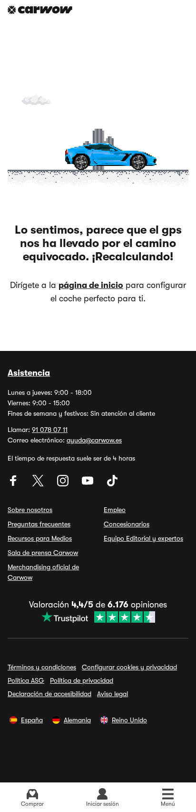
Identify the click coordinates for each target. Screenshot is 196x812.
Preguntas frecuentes (39, 524)
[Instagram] (63, 484)
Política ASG (26, 680)
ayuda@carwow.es (94, 440)
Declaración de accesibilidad (49, 694)
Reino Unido (129, 720)
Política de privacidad (81, 680)
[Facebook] (14, 484)
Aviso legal (112, 694)
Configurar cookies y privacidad (129, 667)
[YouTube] (88, 484)
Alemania (77, 720)
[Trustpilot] (98, 617)
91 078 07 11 (50, 429)
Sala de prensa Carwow (43, 552)
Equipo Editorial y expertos (143, 538)
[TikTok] (112, 484)
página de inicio (91, 285)
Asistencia (29, 373)
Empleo (115, 510)
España (32, 720)
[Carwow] (40, 10)
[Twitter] (39, 484)
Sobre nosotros (30, 510)
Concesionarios (126, 524)
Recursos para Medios (40, 538)
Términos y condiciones (42, 667)
